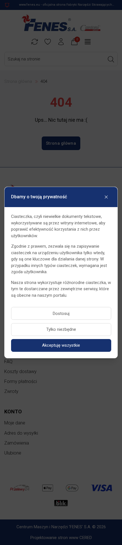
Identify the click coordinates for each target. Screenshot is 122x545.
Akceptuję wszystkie (61, 345)
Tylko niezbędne (61, 329)
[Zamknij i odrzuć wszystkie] (106, 197)
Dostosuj (61, 313)
